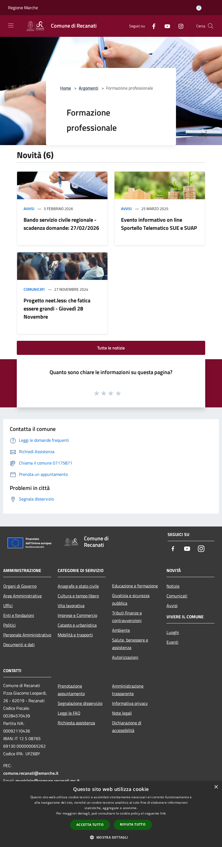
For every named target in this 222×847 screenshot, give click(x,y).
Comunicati (34, 289)
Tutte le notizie (111, 348)
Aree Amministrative (22, 596)
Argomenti (88, 88)
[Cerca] (210, 26)
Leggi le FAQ (69, 713)
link (163, 813)
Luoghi (172, 632)
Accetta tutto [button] (90, 824)
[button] (111, 837)
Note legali (122, 713)
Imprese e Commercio (77, 615)
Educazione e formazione (135, 586)
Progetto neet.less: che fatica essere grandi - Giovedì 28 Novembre (57, 308)
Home (65, 88)
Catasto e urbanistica (77, 625)
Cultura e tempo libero (78, 596)
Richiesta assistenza (76, 723)
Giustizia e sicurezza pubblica (130, 599)
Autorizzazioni (125, 657)
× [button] (216, 787)
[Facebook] (151, 26)
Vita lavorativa (71, 605)
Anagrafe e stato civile (78, 586)
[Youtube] (165, 26)
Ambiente (121, 630)
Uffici (8, 605)
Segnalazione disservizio (80, 703)
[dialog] (111, 814)
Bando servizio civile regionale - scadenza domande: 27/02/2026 (61, 223)
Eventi (172, 642)
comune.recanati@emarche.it (30, 773)
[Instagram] (178, 26)
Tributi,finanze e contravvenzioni (127, 617)
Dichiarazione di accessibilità (126, 727)
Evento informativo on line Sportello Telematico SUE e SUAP (159, 223)
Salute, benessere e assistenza (130, 644)
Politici (9, 625)
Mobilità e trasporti (75, 635)
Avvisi (29, 208)
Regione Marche (23, 7)
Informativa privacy (130, 703)
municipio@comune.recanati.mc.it (47, 780)
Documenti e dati (19, 644)
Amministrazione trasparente (127, 690)
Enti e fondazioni (18, 615)
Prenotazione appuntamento (71, 690)
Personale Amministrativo (27, 635)
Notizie (172, 586)
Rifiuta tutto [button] (133, 824)
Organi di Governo (20, 586)
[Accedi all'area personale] (198, 8)
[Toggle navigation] (11, 25)
